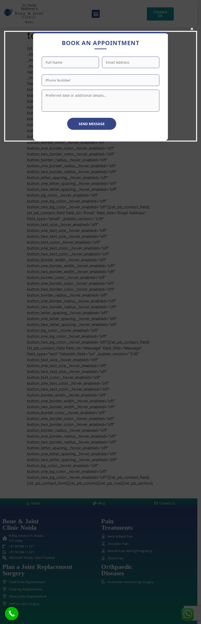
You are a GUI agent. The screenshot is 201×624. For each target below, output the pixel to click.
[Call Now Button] (11, 613)
